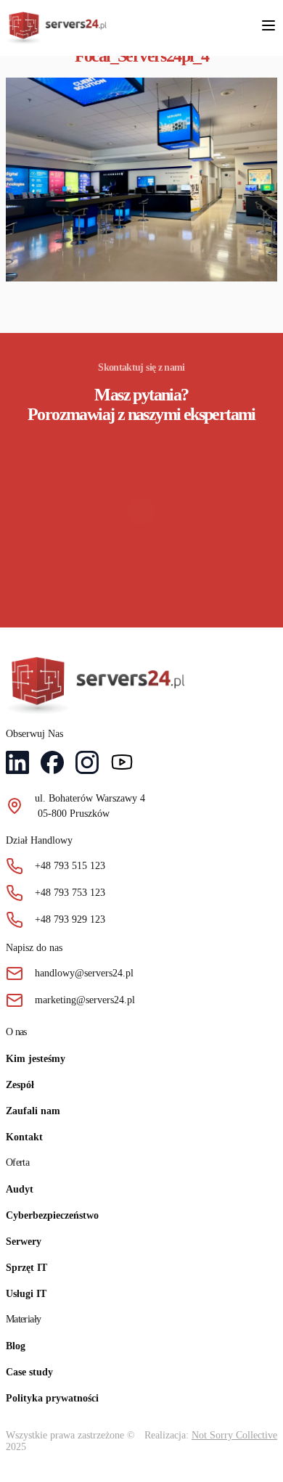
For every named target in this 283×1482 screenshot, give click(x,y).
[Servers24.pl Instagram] (87, 764)
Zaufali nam (33, 1111)
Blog (15, 1346)
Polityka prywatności (52, 1398)
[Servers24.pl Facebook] (52, 764)
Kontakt (24, 1137)
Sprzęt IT (26, 1267)
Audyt (19, 1189)
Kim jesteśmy (35, 1058)
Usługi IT (26, 1293)
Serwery (23, 1241)
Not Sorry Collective (234, 1435)
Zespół (20, 1084)
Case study (29, 1372)
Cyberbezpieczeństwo (52, 1215)
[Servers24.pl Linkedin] (17, 764)
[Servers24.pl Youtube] (122, 764)
